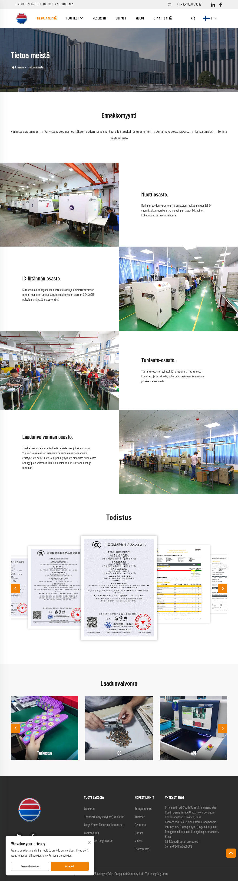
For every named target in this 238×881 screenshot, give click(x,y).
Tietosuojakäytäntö (156, 874)
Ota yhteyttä (163, 18)
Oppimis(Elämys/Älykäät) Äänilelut (104, 817)
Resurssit (99, 18)
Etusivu (19, 67)
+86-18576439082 (191, 4)
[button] (15, 588)
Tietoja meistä (47, 18)
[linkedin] (213, 4)
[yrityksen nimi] (22, 18)
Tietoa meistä (35, 67)
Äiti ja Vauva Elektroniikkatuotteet (103, 825)
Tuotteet (72, 18)
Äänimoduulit (91, 833)
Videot (140, 18)
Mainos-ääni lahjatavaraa (98, 841)
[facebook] (220, 4)
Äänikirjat (89, 809)
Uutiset (121, 18)
